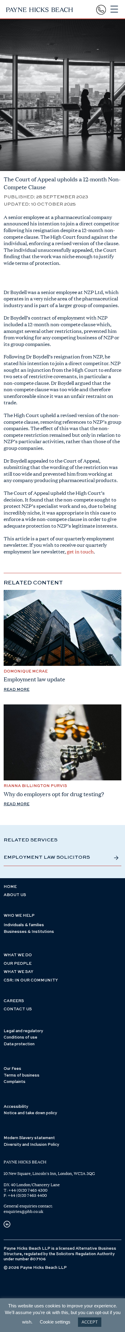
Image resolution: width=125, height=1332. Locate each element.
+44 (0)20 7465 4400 (27, 1195)
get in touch (80, 551)
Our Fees (12, 1069)
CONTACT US (18, 1009)
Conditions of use (20, 1037)
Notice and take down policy (30, 1113)
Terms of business (21, 1075)
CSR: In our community (31, 980)
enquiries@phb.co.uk (23, 1211)
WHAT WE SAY (18, 972)
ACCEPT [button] (90, 1322)
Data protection (19, 1044)
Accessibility (16, 1107)
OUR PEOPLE (18, 964)
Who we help (19, 916)
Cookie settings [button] (55, 1321)
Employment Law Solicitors (47, 857)
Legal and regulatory (23, 1031)
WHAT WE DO (18, 955)
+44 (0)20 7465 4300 (27, 1190)
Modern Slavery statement (29, 1138)
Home (10, 887)
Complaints (14, 1082)
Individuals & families (24, 925)
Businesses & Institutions (29, 932)
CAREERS (14, 1001)
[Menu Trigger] (114, 9)
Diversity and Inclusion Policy (31, 1145)
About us (15, 895)
